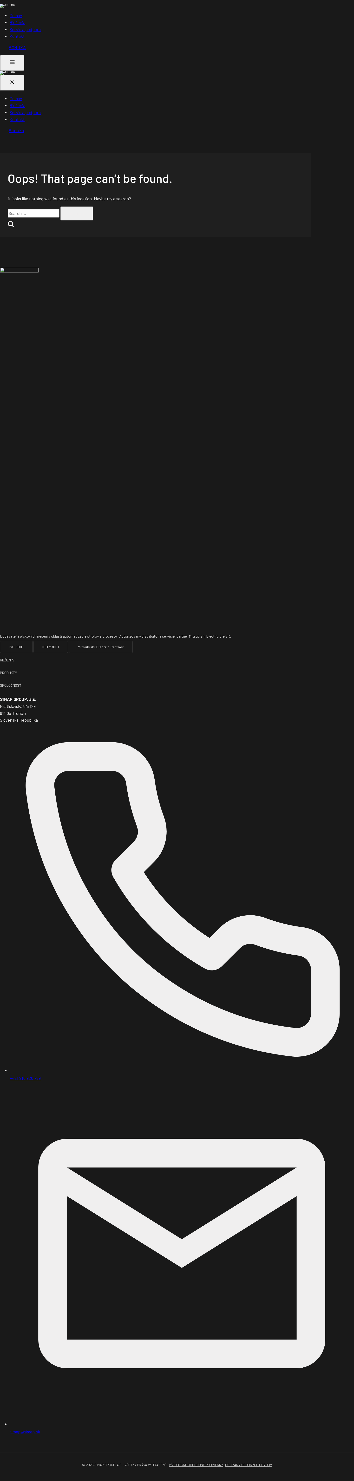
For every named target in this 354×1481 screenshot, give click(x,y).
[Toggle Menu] (12, 63)
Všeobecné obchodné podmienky (196, 1465)
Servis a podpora (25, 29)
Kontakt (17, 36)
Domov (16, 15)
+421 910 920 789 (25, 1078)
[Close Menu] (12, 83)
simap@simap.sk (25, 1431)
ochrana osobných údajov (248, 1465)
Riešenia (17, 22)
